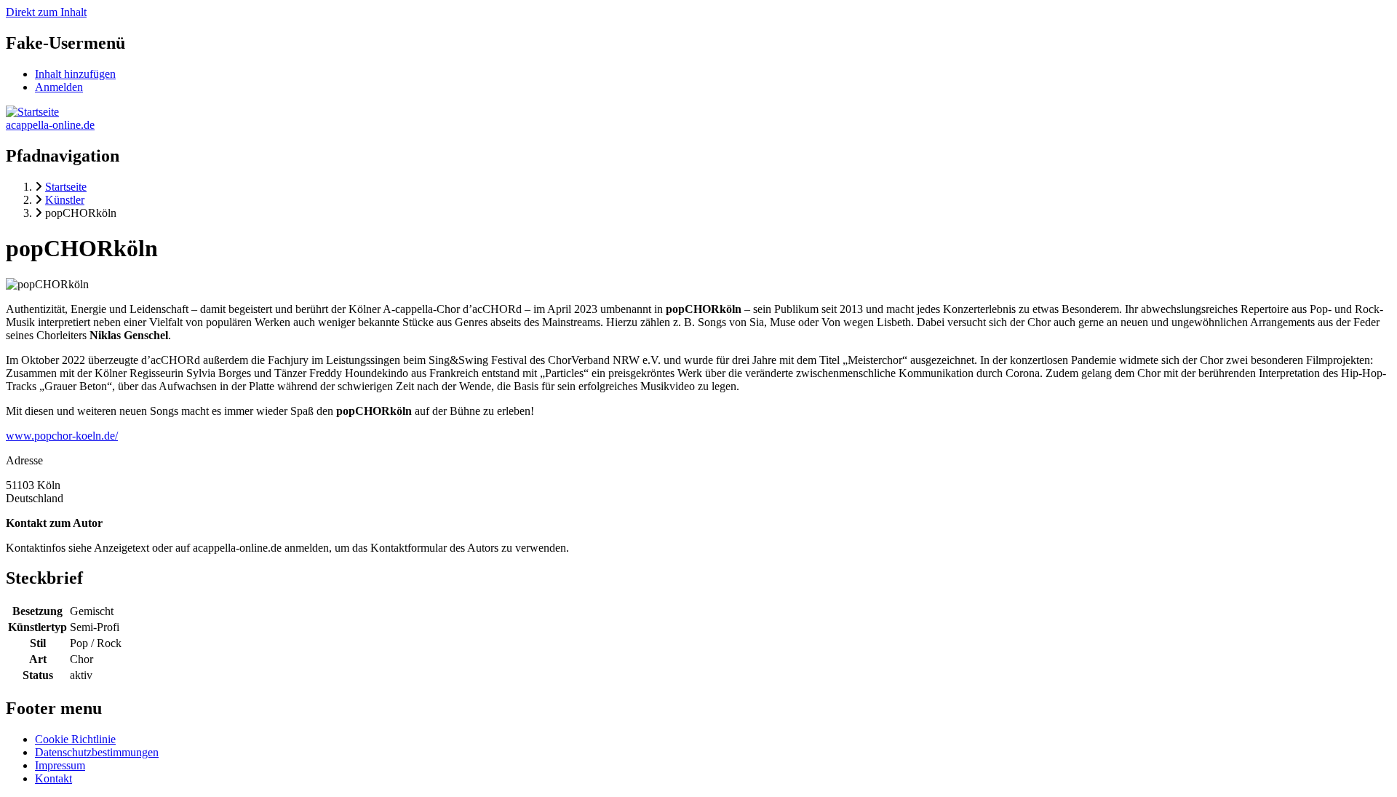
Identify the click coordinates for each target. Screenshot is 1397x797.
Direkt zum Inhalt (46, 12)
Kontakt (53, 778)
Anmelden (59, 87)
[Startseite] (32, 112)
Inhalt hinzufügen (75, 74)
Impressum (60, 765)
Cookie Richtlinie (75, 739)
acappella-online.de (50, 125)
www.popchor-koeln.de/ (62, 435)
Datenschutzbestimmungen (97, 752)
